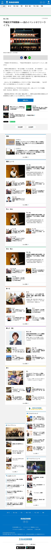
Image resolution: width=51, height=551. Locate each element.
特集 (42, 6)
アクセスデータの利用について (19, 529)
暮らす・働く (28, 6)
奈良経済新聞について (17, 527)
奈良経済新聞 (12, 2)
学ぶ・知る (36, 6)
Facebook (41, 2)
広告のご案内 (38, 529)
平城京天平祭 (30, 115)
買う (22, 6)
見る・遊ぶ (15, 6)
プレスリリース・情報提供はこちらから (31, 527)
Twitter (44, 2)
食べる (9, 6)
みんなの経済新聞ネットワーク (25, 539)
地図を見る (25, 100)
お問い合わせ (30, 529)
